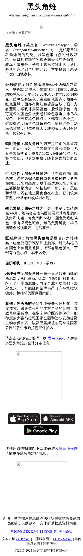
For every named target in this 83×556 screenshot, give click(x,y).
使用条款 (65, 531)
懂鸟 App (55, 338)
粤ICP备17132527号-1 (26, 531)
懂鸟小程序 (68, 448)
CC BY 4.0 (23, 539)
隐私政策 (50, 531)
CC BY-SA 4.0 (62, 539)
